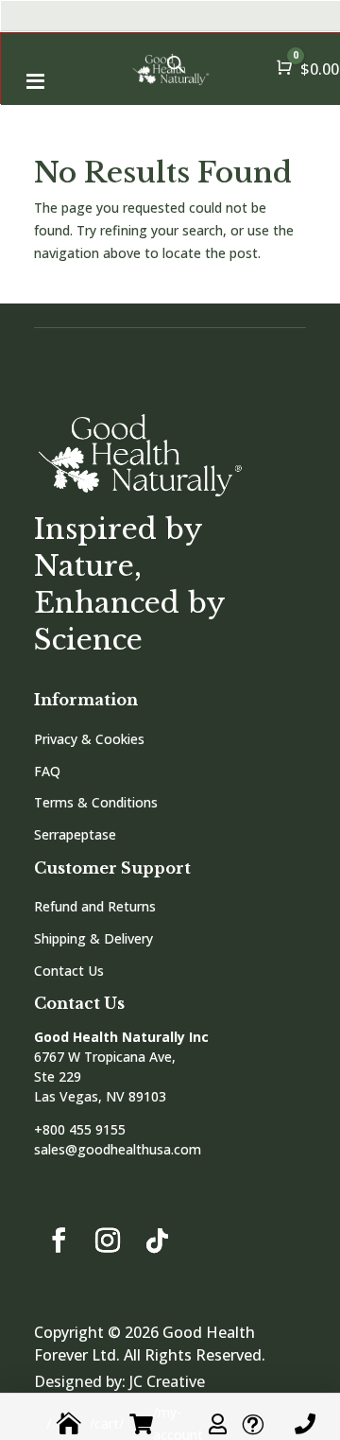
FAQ (47, 771)
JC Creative (167, 1381)
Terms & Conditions (96, 802)
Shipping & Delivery (93, 938)
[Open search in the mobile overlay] (175, 64)
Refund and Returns (95, 906)
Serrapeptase (75, 834)
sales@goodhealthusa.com (117, 1149)
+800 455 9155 (80, 1129)
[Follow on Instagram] (107, 1240)
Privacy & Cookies (89, 739)
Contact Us (69, 971)
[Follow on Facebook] (58, 1240)
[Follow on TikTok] (156, 1240)
